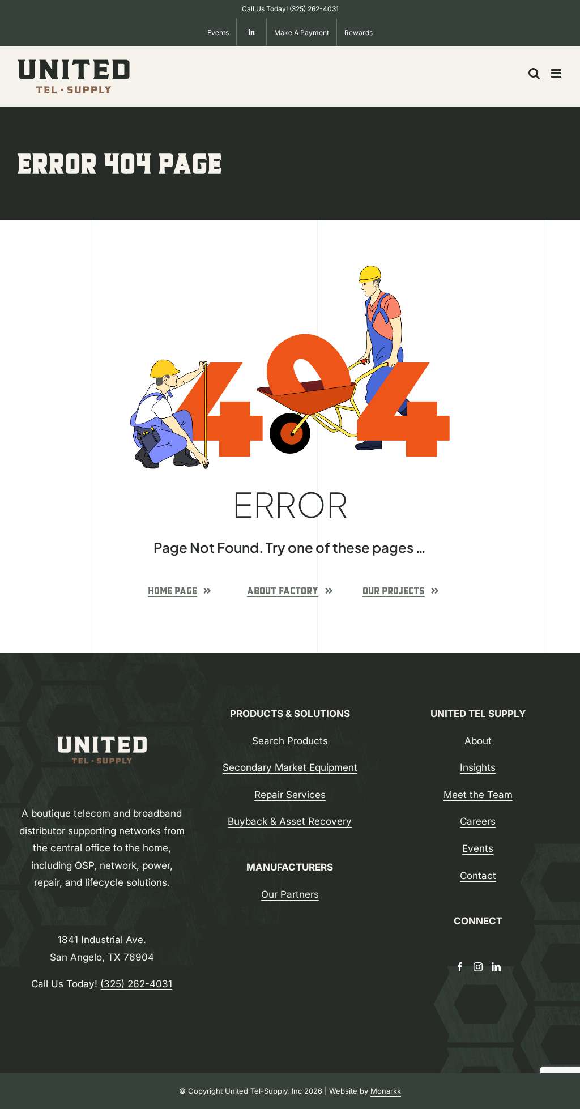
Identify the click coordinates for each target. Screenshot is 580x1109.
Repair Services (290, 794)
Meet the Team (478, 794)
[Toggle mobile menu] (557, 73)
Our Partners (290, 894)
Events (477, 848)
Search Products (290, 741)
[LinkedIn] (496, 966)
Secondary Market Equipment (290, 767)
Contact (478, 875)
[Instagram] (478, 966)
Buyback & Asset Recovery (290, 821)
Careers (478, 821)
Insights (478, 767)
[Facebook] (459, 966)
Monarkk (385, 1090)
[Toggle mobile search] (534, 73)
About (478, 741)
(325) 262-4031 (314, 9)
